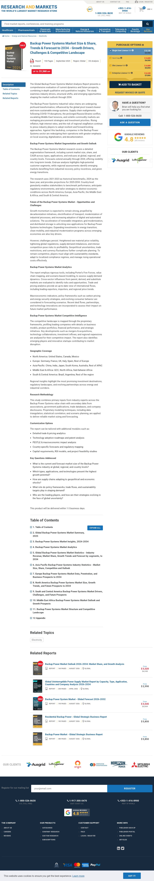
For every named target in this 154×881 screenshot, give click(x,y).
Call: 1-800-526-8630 (130, 115)
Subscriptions (48, 840)
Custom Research (50, 836)
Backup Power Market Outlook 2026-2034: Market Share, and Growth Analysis (84, 664)
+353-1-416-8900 (125, 9)
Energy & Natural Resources (85, 30)
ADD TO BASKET (130, 84)
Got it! (132, 876)
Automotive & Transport (105, 30)
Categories (47, 828)
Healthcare (7, 30)
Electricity (37, 640)
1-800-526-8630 (104, 13)
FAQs (83, 832)
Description (8, 84)
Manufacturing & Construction (63, 30)
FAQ (127, 2)
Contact (84, 828)
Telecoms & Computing (120, 30)
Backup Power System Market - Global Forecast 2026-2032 (75, 699)
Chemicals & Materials (45, 30)
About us (8, 828)
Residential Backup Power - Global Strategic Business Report (76, 717)
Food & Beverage (135, 30)
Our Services (148, 30)
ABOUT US (100, 2)
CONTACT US (115, 2)
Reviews (7, 836)
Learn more (78, 876)
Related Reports (10, 98)
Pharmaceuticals (26, 30)
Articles (123, 840)
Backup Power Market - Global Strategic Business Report (74, 734)
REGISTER (130, 788)
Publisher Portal (127, 832)
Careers (7, 832)
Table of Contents (11, 89)
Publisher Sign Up (127, 828)
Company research (50, 832)
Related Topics (10, 93)
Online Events (125, 836)
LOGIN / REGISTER (145, 2)
